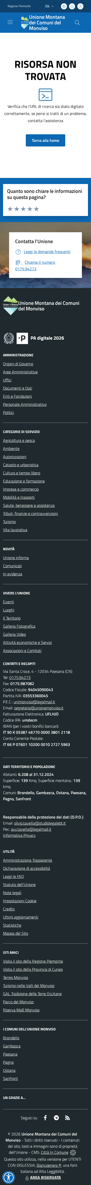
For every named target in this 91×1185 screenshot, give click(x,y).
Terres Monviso (15, 977)
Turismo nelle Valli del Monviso (28, 985)
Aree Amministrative (20, 372)
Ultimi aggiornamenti (20, 917)
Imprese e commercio (21, 489)
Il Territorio (11, 618)
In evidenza (12, 574)
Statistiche (12, 925)
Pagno (8, 1062)
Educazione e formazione (24, 481)
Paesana (10, 1054)
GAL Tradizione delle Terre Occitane (32, 994)
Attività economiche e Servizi (27, 642)
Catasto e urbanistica (20, 465)
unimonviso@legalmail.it (34, 702)
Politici (8, 412)
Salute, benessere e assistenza (29, 505)
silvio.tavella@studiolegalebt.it (40, 823)
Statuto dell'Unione (19, 884)
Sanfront (10, 1078)
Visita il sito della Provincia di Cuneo (33, 969)
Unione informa (16, 558)
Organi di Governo (18, 364)
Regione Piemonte (19, 6)
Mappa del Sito (15, 933)
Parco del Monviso (18, 1002)
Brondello (11, 1038)
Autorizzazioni (14, 457)
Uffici (7, 380)
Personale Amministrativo (25, 404)
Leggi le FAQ (13, 876)
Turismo (9, 522)
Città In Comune (54, 1152)
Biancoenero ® (49, 1165)
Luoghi (8, 610)
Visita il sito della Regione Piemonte (33, 961)
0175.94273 (20, 677)
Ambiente (11, 448)
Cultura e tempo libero (21, 473)
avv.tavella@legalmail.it (31, 829)
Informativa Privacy (19, 835)
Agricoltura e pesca (19, 440)
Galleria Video (14, 634)
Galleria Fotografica (19, 626)
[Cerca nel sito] (77, 22)
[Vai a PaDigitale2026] (34, 337)
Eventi (8, 602)
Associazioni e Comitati (22, 650)
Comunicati (12, 566)
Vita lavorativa (15, 530)
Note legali (12, 893)
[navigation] (10, 22)
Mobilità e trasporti (19, 497)
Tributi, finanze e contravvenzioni (30, 513)
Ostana (9, 1070)
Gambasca (11, 1046)
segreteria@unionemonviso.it (38, 708)
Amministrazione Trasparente (27, 860)
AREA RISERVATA (45, 1177)
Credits (9, 909)
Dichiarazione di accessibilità (26, 868)
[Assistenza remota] (73, 1152)
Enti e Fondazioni (17, 396)
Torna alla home (45, 140)
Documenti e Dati (17, 388)
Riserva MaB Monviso (21, 1010)
